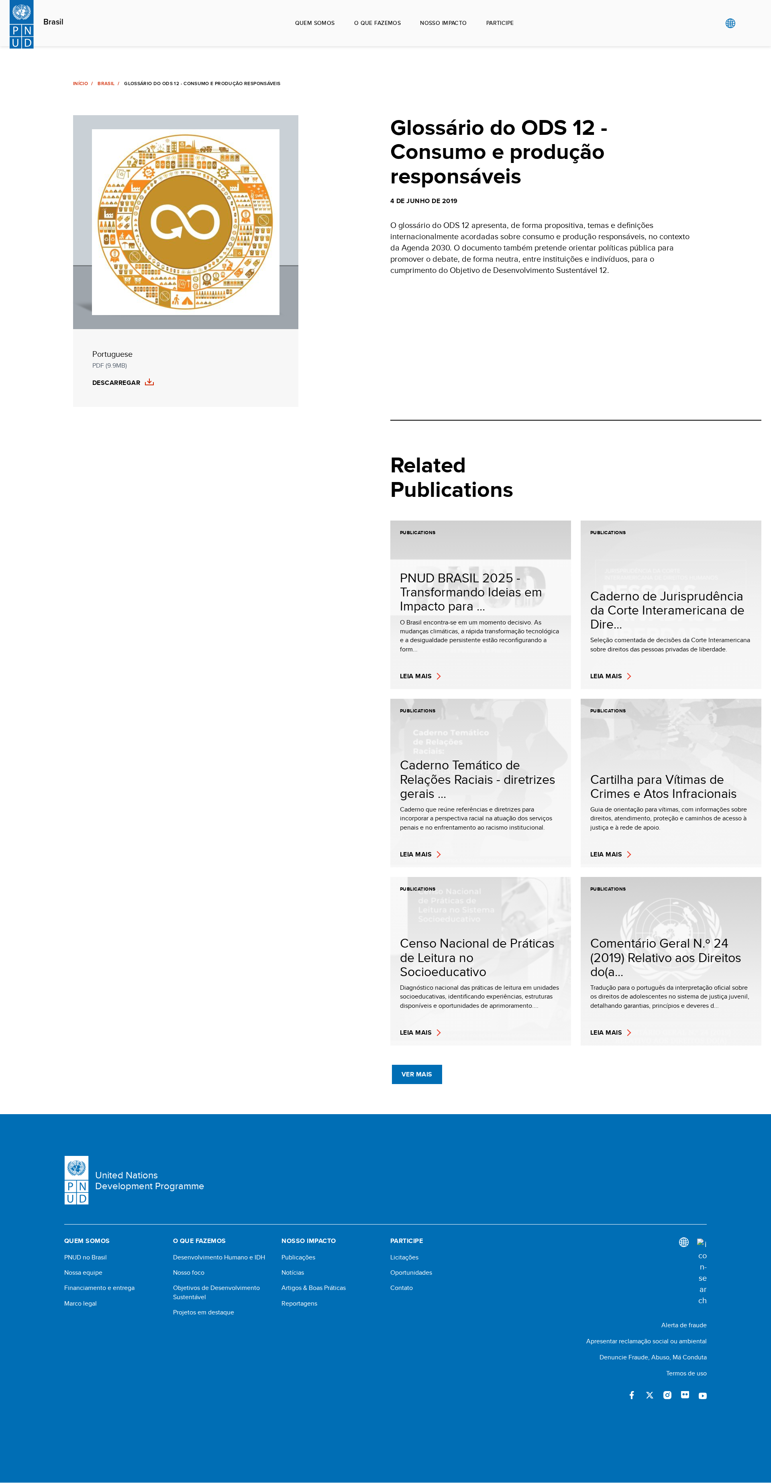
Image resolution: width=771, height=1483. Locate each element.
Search (747, 23)
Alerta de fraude (684, 1325)
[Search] (702, 1272)
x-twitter (650, 1395)
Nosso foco (188, 1272)
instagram (667, 1395)
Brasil (53, 22)
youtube (703, 1395)
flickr (685, 1395)
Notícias (292, 1272)
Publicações (298, 1257)
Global (730, 23)
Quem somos (315, 23)
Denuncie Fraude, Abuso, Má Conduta (653, 1357)
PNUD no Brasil (85, 1257)
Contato (401, 1288)
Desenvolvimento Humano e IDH (219, 1257)
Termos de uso (686, 1373)
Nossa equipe (83, 1272)
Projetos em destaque (203, 1312)
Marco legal (80, 1303)
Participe (500, 23)
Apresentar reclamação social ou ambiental (646, 1341)
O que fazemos (377, 23)
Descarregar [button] (116, 382)
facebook (632, 1395)
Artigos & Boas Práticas (313, 1288)
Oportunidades (411, 1272)
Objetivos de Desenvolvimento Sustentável (216, 1292)
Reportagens (299, 1303)
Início (80, 83)
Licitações (404, 1257)
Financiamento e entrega (99, 1288)
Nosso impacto (443, 23)
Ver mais (417, 1074)
